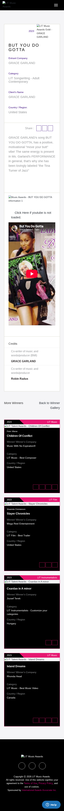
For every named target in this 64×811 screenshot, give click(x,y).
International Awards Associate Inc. (39, 790)
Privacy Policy (46, 783)
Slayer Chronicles (18, 513)
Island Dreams (16, 666)
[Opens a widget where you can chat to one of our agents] (51, 805)
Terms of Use (30, 783)
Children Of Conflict (19, 435)
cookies (35, 786)
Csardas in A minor (19, 588)
